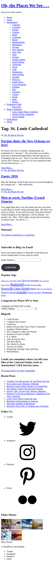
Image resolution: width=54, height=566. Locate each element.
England (16, 87)
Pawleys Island (8, 292)
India (14, 99)
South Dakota (18, 62)
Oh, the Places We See (14, 135)
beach (15, 281)
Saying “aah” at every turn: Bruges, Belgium (26, 391)
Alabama (16, 25)
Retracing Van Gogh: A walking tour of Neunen (28, 406)
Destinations (12, 22)
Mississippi (17, 45)
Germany (16, 92)
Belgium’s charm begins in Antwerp (22, 401)
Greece (15, 94)
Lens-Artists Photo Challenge (25, 112)
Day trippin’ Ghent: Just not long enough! (25, 389)
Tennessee (16, 64)
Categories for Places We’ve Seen (16, 306)
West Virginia (18, 74)
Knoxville (16, 107)
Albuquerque (5, 281)
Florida (15, 30)
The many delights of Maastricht (21, 404)
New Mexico (18, 50)
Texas (14, 67)
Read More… (7, 168)
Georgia (15, 32)
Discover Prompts (30, 280)
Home (9, 17)
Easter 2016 (9, 176)
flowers (33, 285)
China (19, 281)
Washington (17, 72)
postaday (22, 292)
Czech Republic (19, 84)
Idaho (14, 35)
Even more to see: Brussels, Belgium (23, 384)
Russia (15, 102)
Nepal (14, 97)
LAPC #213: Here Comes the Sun (22, 399)
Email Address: (8, 260)
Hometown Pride (14, 104)
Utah (14, 69)
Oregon (15, 57)
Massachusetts (18, 42)
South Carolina (18, 59)
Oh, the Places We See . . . (25, 5)
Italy (14, 89)
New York (16, 52)
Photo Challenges (14, 109)
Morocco (16, 79)
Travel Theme (18, 117)
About (9, 20)
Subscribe (10, 267)
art (11, 281)
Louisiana (16, 37)
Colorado (16, 27)
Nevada (15, 47)
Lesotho (15, 77)
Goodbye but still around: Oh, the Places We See (28, 381)
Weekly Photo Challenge (23, 114)
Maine (15, 40)
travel (3, 295)
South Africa (17, 82)
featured (17, 284)
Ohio (14, 54)
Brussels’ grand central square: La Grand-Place (27, 386)
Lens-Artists (22, 288)
